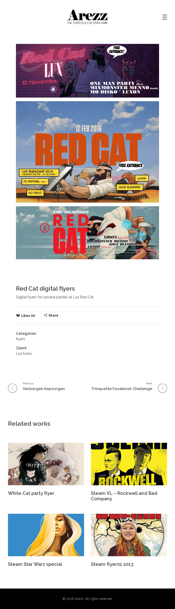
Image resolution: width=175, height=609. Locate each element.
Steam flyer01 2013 (112, 564)
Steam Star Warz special (35, 564)
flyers (20, 339)
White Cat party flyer (31, 493)
